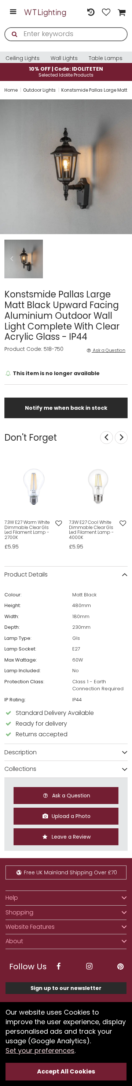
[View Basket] (121, 12)
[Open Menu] (13, 12)
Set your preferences (40, 1050)
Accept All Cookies (66, 1071)
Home (11, 90)
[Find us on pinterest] (120, 966)
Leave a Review (70, 836)
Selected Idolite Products (66, 71)
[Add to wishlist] (58, 524)
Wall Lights (64, 58)
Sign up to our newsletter (66, 988)
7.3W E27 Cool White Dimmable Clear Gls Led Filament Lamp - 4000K (91, 530)
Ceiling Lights (23, 58)
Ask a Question (108, 350)
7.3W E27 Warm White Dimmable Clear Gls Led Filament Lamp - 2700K (27, 530)
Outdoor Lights (39, 90)
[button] (12, 258)
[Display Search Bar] (75, 8)
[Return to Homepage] (45, 12)
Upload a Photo (70, 816)
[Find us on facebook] (58, 966)
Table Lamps (105, 58)
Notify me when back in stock (66, 408)
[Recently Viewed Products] (90, 12)
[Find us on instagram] (89, 966)
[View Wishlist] (106, 12)
